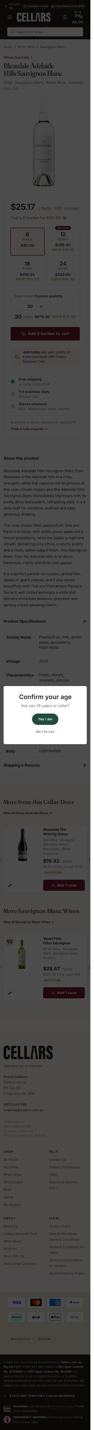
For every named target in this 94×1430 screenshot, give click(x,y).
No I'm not (45, 731)
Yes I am (45, 719)
